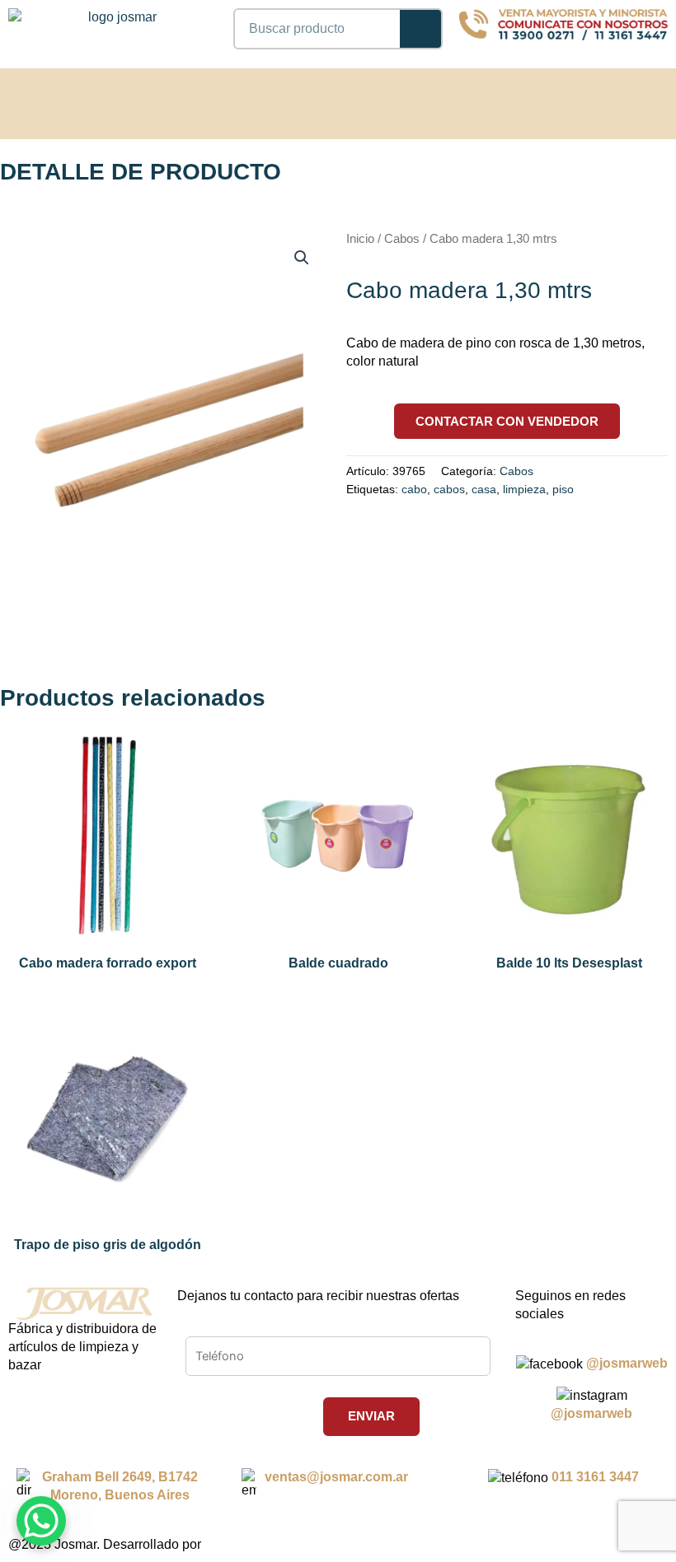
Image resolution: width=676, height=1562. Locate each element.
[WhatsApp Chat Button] (41, 1521)
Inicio (360, 238)
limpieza (524, 489)
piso (563, 489)
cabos (449, 489)
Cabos (402, 238)
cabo (414, 489)
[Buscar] (420, 29)
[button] (634, 101)
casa (484, 489)
